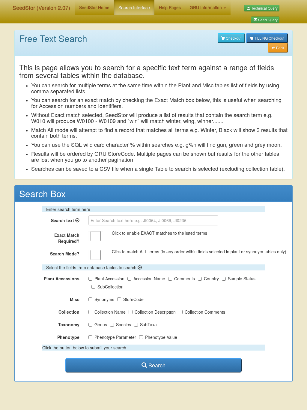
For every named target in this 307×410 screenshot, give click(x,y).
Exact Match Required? (66, 238)
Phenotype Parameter (115, 337)
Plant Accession (109, 279)
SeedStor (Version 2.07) (41, 7)
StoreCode (133, 299)
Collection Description (155, 312)
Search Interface (134, 8)
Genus (100, 324)
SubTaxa (148, 324)
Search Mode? (64, 254)
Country (211, 279)
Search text (63, 220)
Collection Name (110, 312)
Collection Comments (205, 312)
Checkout (233, 38)
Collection (68, 312)
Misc (74, 299)
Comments (184, 279)
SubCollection (110, 287)
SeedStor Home (94, 8)
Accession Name (149, 279)
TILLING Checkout (268, 38)
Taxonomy (68, 324)
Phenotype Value (161, 337)
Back (279, 47)
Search (156, 365)
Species (123, 324)
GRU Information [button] (206, 8)
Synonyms (104, 299)
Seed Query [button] (267, 19)
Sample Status (241, 279)
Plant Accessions (61, 279)
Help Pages (170, 8)
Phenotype (68, 337)
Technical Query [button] (264, 8)
